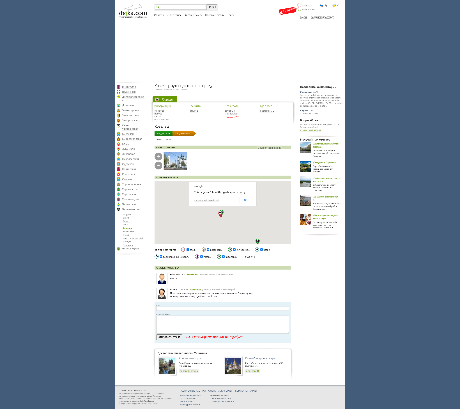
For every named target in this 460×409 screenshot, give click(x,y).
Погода (209, 15)
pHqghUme (129, 86)
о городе (159, 110)
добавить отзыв (189, 371)
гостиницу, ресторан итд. (222, 401)
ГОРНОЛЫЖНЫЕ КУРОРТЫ (217, 390)
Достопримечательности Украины (182, 353)
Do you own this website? (206, 199)
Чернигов (128, 245)
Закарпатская (130, 115)
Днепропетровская (133, 98)
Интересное (174, 15)
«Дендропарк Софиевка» (324, 162)
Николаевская (130, 159)
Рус (327, 5)
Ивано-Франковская (130, 127)
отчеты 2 (230, 117)
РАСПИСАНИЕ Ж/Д (190, 390)
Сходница (306, 92)
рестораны (216, 249)
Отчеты (159, 15)
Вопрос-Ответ (309, 120)
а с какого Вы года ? (309, 113)
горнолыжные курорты (176, 256)
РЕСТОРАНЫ (241, 390)
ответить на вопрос (310, 129)
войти (303, 17)
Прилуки (127, 241)
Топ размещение (188, 398)
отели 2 (194, 110)
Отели (220, 15)
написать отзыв (163, 139)
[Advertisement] (230, 51)
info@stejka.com (147, 401)
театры (207, 256)
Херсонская (129, 194)
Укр (339, 5)
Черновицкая (130, 248)
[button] (220, 214)
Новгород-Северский (133, 238)
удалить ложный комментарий (216, 274)
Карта (188, 15)
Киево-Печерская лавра (260, 358)
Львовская (128, 154)
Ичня (125, 224)
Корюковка (128, 231)
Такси (230, 15)
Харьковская (130, 189)
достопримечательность (222, 398)
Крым (125, 144)
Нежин (126, 234)
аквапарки (231, 256)
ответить (192, 274)
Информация (162, 106)
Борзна (126, 221)
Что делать (231, 106)
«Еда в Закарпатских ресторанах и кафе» (326, 217)
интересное (243, 249)
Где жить (195, 106)
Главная (158, 89)
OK (245, 200)
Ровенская (128, 174)
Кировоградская (132, 139)
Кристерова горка (190, 358)
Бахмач (126, 217)
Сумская (127, 179)
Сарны (304, 110)
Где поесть (266, 106)
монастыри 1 (232, 113)
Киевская (128, 133)
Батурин (127, 214)
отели (193, 249)
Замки (198, 15)
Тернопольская (131, 184)
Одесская (128, 164)
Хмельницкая (130, 199)
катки (267, 249)
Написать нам (308, 9)
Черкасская (129, 204)
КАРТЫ (253, 390)
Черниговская (131, 209)
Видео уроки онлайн (190, 404)
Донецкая (128, 105)
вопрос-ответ (161, 119)
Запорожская (130, 120)
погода (158, 113)
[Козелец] (175, 161)
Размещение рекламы (190, 395)
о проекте (307, 5)
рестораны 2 (267, 110)
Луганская (128, 149)
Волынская (129, 91)
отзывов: (252, 371)
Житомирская (130, 110)
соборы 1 (230, 110)
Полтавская (129, 169)
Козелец (127, 228)
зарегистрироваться (322, 17)
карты (157, 116)
